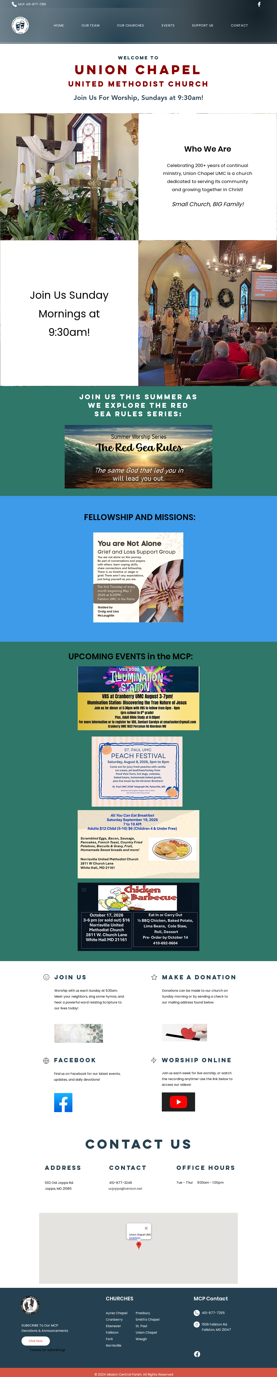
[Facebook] (197, 1354)
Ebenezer (113, 1326)
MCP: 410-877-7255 (32, 4)
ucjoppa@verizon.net (125, 1188)
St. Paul (141, 1326)
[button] (130, 25)
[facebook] (259, 4)
